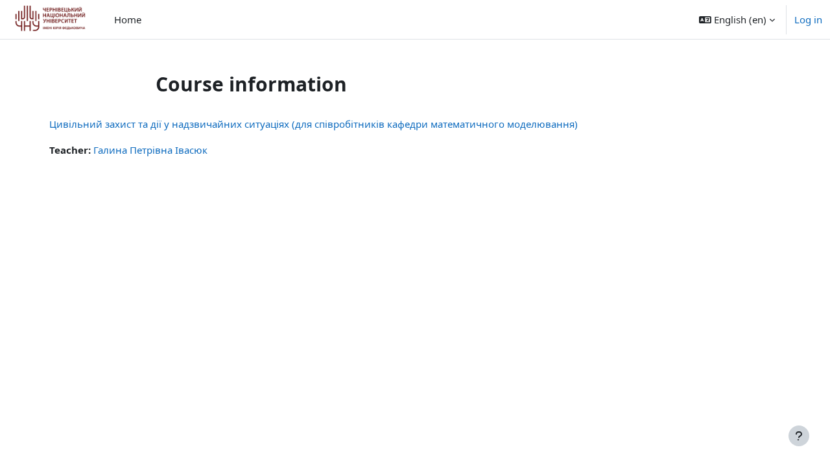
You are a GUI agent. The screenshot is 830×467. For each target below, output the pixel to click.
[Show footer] (798, 435)
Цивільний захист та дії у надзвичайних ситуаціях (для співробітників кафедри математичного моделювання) (313, 123)
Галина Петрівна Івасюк (150, 149)
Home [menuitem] (127, 19)
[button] (737, 19)
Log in (808, 19)
